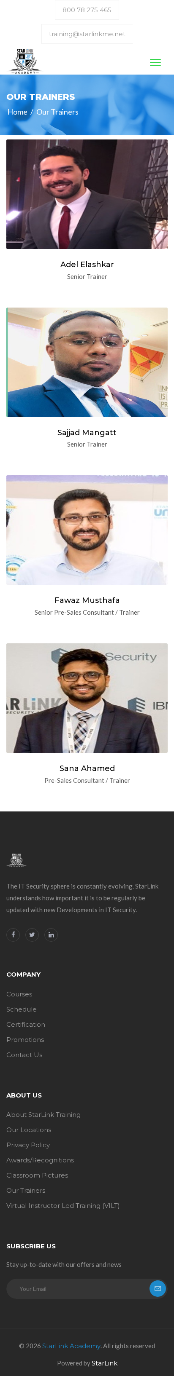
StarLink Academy (71, 1346)
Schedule (21, 1009)
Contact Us (24, 1055)
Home (17, 111)
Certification (25, 1024)
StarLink (104, 1363)
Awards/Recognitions (40, 1160)
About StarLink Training (43, 1115)
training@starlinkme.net (87, 34)
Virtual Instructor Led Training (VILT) (63, 1206)
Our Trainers (25, 1190)
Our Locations (28, 1130)
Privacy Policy (28, 1145)
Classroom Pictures (37, 1175)
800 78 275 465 (87, 10)
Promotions (25, 1040)
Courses (19, 994)
